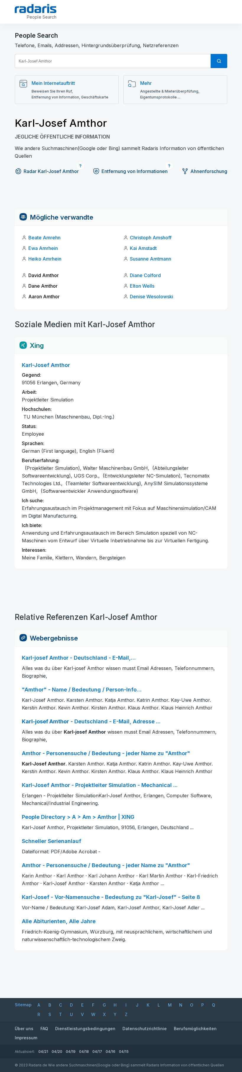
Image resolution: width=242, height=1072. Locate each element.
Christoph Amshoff (150, 238)
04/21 (43, 1051)
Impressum (26, 1037)
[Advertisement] (121, 195)
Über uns (24, 1028)
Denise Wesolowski (151, 296)
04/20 (57, 1051)
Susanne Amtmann (150, 259)
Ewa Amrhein (43, 248)
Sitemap (23, 1004)
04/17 (97, 1051)
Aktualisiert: (25, 1051)
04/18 (84, 1051)
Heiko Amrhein (44, 259)
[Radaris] (35, 8)
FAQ (44, 1028)
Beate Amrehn (44, 238)
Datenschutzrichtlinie (144, 1028)
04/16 (110, 1051)
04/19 (71, 1051)
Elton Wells (142, 286)
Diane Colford (145, 275)
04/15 (124, 1051)
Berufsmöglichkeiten (195, 1028)
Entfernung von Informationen (135, 171)
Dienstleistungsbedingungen (85, 1028)
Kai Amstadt (143, 248)
